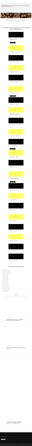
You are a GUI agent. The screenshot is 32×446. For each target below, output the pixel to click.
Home (2, 9)
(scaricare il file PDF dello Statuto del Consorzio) (16, 22)
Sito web (12, 42)
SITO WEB (12, 148)
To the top (23, 444)
